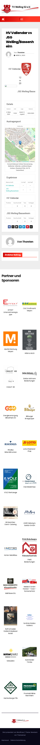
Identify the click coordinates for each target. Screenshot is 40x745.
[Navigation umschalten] (21, 19)
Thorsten (20, 52)
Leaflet (14, 161)
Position (8, 203)
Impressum (5, 740)
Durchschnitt (17, 203)
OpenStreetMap (25, 161)
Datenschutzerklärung (18, 740)
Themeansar (21, 735)
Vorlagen (31, 203)
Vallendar (20, 126)
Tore (25, 203)
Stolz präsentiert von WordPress (13, 732)
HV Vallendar (10, 185)
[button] (20, 143)
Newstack (34, 732)
